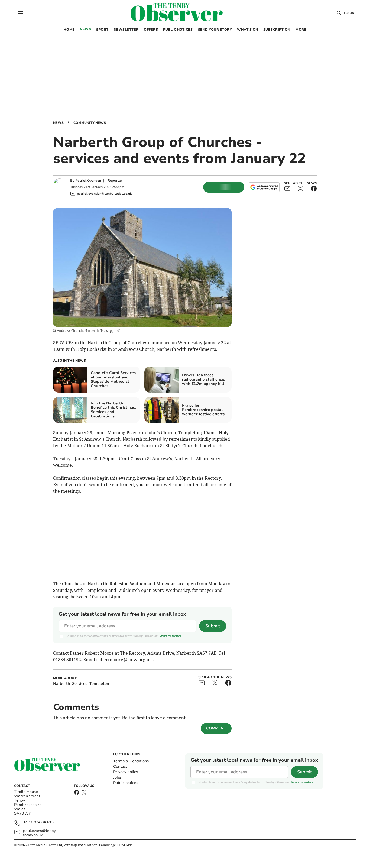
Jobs (117, 777)
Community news (89, 123)
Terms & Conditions (131, 761)
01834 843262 (42, 822)
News (58, 123)
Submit (212, 626)
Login (349, 13)
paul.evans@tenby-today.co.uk (40, 833)
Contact (120, 766)
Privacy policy (125, 771)
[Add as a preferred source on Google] (264, 187)
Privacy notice (170, 636)
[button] (20, 11)
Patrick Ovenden (88, 181)
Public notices (125, 782)
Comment (216, 728)
